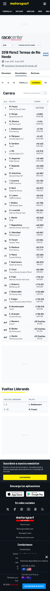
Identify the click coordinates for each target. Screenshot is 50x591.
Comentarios (25, 549)
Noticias (35, 73)
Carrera (36, 82)
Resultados (21, 73)
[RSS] (42, 509)
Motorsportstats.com (25, 537)
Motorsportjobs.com (25, 529)
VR (45, 82)
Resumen (6, 73)
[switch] (35, 93)
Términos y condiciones (16, 577)
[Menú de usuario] (44, 3)
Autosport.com (25, 533)
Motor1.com (25, 524)
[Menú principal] (5, 4)
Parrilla (23, 82)
